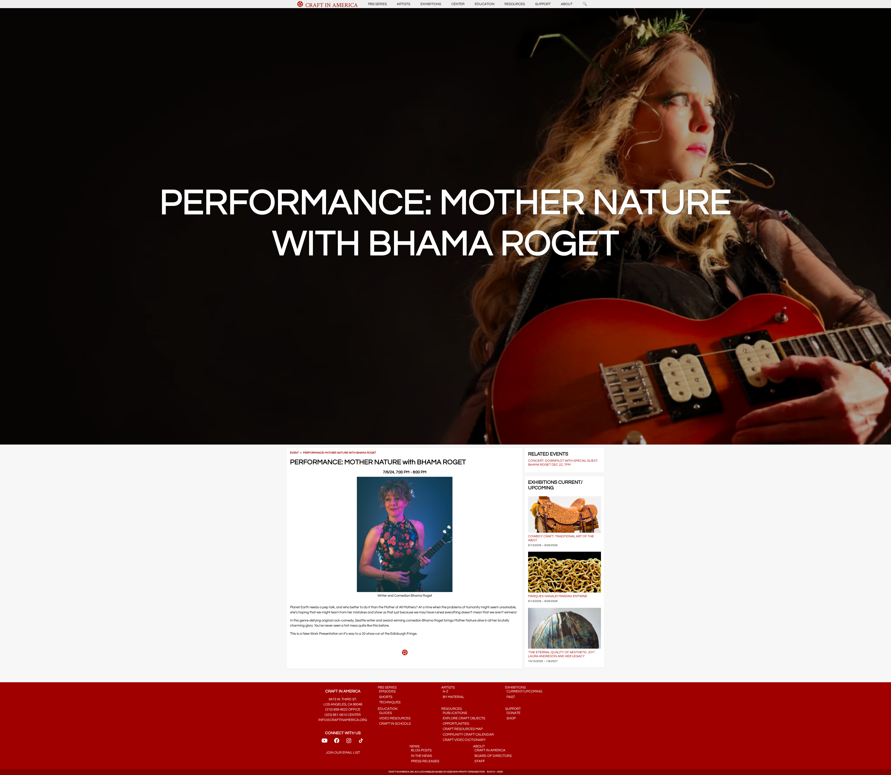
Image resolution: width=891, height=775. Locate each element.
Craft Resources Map (462, 729)
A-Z (444, 691)
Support (543, 4)
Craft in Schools (394, 723)
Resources (514, 4)
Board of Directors (492, 756)
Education (484, 4)
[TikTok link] (361, 742)
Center (458, 4)
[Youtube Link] (324, 742)
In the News (421, 756)
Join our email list (343, 752)
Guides (385, 713)
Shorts (385, 697)
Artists (403, 4)
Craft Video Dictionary (463, 740)
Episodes (387, 691)
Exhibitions (430, 4)
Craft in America (489, 750)
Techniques (389, 702)
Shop (510, 718)
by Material (452, 697)
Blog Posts (421, 750)
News (415, 746)
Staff (479, 761)
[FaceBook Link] (337, 742)
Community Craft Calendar (467, 734)
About (566, 4)
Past (510, 697)
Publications (454, 713)
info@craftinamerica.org (342, 720)
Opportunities (455, 723)
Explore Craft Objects (463, 718)
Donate (512, 713)
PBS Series (377, 4)
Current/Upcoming (523, 691)
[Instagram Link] (348, 742)
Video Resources (394, 718)
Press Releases (424, 761)
